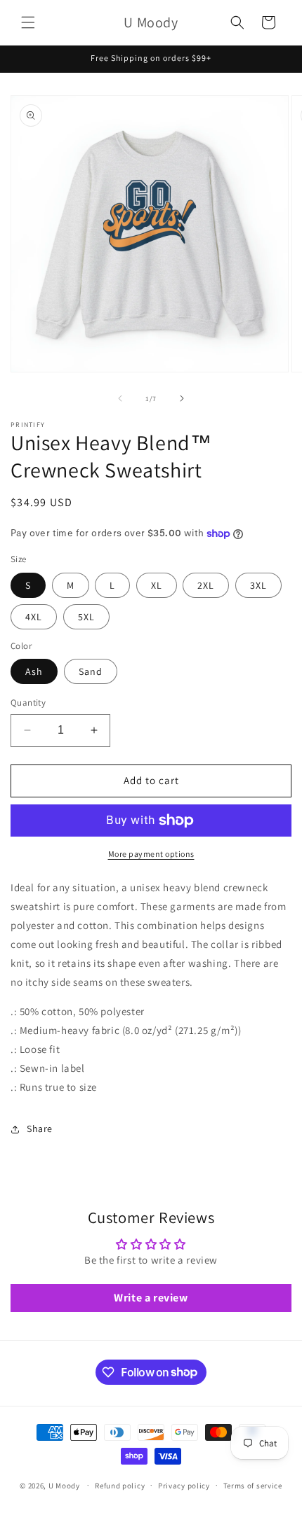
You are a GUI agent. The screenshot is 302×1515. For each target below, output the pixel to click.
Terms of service (252, 1485)
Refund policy (120, 1485)
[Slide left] (120, 398)
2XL (205, 585)
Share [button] (40, 1128)
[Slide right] (181, 398)
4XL (33, 616)
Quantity (28, 702)
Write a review (151, 1297)
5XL (86, 616)
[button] (28, 22)
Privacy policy (184, 1485)
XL (156, 585)
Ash (34, 671)
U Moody (64, 1485)
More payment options (151, 854)
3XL (258, 585)
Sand (91, 671)
